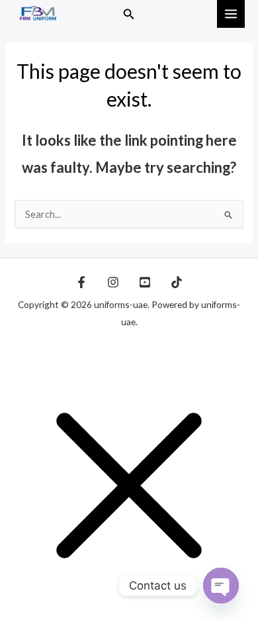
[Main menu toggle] (231, 14)
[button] (129, 14)
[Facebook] (81, 282)
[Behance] (145, 282)
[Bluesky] (177, 282)
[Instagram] (113, 282)
